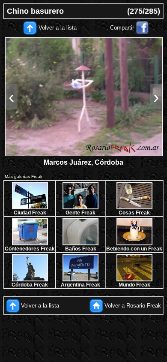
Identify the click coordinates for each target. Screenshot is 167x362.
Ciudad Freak (30, 213)
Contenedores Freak (30, 249)
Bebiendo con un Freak (134, 249)
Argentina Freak (80, 285)
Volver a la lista (58, 27)
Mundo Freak (134, 285)
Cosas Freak (134, 213)
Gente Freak (80, 213)
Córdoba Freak (30, 285)
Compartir (122, 27)
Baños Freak (80, 249)
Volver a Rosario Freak (132, 305)
